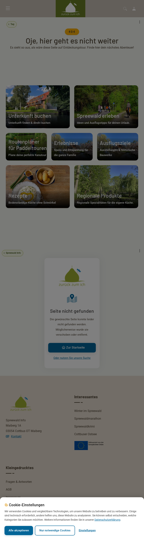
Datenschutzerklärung (107, 519)
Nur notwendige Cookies (54, 530)
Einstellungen (87, 530)
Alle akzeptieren (19, 530)
